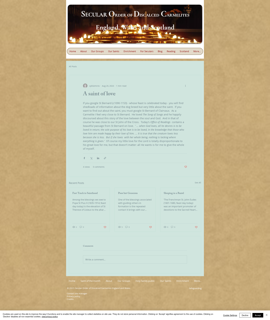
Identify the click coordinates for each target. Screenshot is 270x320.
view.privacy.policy (50, 316)
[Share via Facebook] (84, 158)
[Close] (266, 315)
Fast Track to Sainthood (85, 193)
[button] (129, 51)
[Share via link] (105, 158)
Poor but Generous (128, 193)
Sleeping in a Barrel (174, 193)
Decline (245, 315)
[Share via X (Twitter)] (91, 158)
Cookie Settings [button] (230, 315)
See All (198, 182)
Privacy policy (73, 296)
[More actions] (185, 85)
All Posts (73, 66)
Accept (258, 315)
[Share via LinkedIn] (98, 158)
